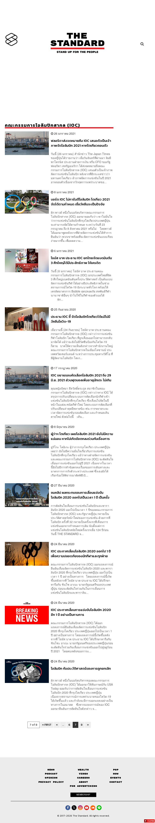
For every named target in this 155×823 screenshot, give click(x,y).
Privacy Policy (51, 782)
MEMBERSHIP (83, 794)
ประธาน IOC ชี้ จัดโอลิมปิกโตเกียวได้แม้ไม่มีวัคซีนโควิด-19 (80, 318)
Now (115, 774)
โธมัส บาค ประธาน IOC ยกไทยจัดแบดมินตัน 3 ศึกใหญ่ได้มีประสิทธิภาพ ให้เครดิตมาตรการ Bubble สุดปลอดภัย (81, 260)
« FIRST (46, 725)
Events (115, 778)
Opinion (51, 778)
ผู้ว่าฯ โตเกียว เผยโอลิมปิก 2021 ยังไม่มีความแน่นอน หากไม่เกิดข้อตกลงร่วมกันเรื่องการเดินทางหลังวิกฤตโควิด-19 (82, 436)
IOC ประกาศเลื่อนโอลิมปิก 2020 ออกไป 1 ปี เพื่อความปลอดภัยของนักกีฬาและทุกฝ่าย (81, 553)
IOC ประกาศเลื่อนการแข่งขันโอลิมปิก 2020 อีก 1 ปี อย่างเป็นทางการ (81, 612)
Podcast (51, 774)
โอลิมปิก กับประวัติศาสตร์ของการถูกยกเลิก (81, 668)
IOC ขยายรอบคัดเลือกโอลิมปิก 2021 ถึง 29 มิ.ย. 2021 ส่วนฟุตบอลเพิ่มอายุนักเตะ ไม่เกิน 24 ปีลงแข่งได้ (81, 377)
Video (83, 774)
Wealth (83, 770)
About (83, 782)
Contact (115, 782)
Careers (83, 778)
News (51, 770)
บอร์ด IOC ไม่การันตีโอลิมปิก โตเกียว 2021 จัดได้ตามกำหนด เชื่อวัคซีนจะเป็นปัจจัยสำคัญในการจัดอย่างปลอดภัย (80, 201)
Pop (115, 770)
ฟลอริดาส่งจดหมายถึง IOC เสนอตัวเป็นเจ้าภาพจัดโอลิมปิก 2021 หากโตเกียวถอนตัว (81, 143)
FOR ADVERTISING (83, 786)
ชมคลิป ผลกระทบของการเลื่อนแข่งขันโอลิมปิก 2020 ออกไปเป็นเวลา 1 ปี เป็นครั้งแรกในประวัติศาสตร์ (80, 494)
